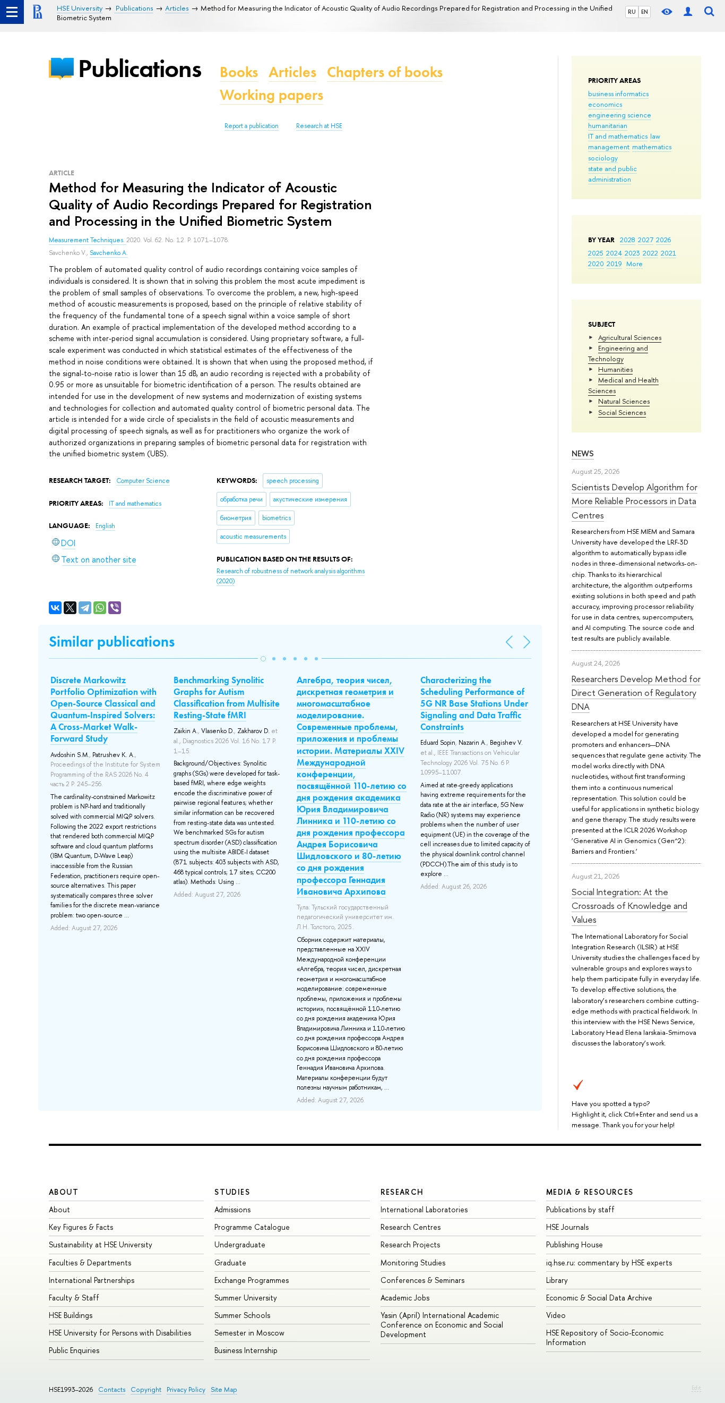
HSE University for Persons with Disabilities (120, 1333)
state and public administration (612, 174)
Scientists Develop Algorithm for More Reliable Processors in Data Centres (634, 501)
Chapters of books (385, 72)
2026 (663, 239)
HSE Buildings (70, 1315)
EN (644, 11)
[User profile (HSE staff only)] (688, 12)
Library (557, 1280)
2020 (596, 263)
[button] (263, 658)
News (583, 453)
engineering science (619, 115)
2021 (668, 253)
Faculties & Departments (90, 1262)
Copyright (146, 1389)
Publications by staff (580, 1209)
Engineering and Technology (618, 353)
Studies (232, 1192)
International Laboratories (424, 1209)
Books (239, 72)
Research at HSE (319, 126)
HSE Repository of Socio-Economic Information (604, 1337)
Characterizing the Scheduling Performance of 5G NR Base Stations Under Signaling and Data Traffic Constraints (474, 703)
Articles (292, 72)
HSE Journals (567, 1227)
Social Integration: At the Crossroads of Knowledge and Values (629, 906)
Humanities (615, 369)
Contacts (111, 1389)
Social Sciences (622, 412)
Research (402, 1192)
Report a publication (252, 126)
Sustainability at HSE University (100, 1244)
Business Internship (246, 1350)
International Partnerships (91, 1280)
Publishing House (574, 1244)
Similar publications (112, 641)
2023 (632, 253)
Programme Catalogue (252, 1227)
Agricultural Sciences (629, 337)
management (608, 146)
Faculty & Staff (74, 1298)
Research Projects (410, 1244)
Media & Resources (590, 1192)
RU (632, 11)
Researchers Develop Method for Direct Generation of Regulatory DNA (636, 693)
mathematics (651, 146)
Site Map (224, 1389)
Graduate (230, 1262)
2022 (650, 253)
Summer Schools (242, 1315)
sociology (603, 158)
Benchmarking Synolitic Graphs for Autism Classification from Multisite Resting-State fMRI (227, 697)
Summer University (245, 1298)
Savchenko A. (109, 253)
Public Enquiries (74, 1350)
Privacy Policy (186, 1389)
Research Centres (411, 1227)
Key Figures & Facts (81, 1227)
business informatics (618, 93)
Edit (696, 1387)
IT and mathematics (618, 136)
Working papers (271, 95)
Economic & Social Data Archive (599, 1298)
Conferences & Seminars (422, 1280)
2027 (645, 239)
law (655, 136)
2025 (595, 253)
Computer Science (143, 481)
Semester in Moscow (249, 1333)
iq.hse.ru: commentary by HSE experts (609, 1262)
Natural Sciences (624, 401)
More (634, 263)
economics (605, 104)
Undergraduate (239, 1244)
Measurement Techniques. (87, 240)
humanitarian (607, 125)
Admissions (232, 1209)
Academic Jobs (405, 1298)
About (64, 1192)
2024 (614, 253)
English (105, 526)
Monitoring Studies (413, 1262)
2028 (627, 239)
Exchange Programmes (251, 1280)
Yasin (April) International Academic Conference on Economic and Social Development (442, 1324)
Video (556, 1315)
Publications (139, 68)
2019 (614, 263)
